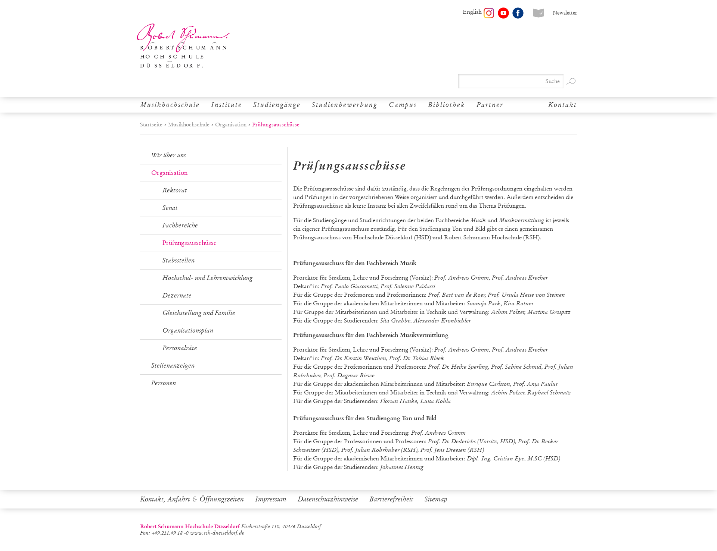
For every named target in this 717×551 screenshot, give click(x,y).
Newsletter (565, 13)
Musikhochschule (170, 105)
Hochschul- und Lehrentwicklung (207, 278)
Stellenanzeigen (173, 365)
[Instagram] (488, 13)
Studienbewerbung (345, 105)
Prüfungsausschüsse (189, 243)
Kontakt (562, 105)
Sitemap (436, 499)
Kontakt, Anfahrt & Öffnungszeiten (192, 499)
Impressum (270, 499)
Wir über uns (168, 155)
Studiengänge (277, 105)
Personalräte (179, 348)
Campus (403, 105)
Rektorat (174, 190)
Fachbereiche (180, 225)
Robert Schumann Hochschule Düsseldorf (183, 45)
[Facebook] (518, 13)
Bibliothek (446, 105)
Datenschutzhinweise (328, 499)
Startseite (151, 124)
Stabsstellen (178, 260)
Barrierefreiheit (391, 499)
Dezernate (177, 295)
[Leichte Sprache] (538, 13)
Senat (170, 208)
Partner (490, 105)
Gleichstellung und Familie (198, 313)
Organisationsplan (187, 330)
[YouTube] (503, 13)
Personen (163, 383)
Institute (226, 105)
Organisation (230, 124)
